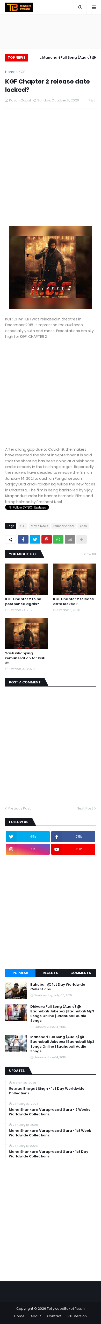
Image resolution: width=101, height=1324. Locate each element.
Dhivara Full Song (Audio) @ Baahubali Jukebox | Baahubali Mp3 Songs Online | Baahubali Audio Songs (62, 1013)
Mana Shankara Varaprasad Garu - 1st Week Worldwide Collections (50, 1133)
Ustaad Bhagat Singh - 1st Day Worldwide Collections (46, 1091)
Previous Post (19, 808)
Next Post (85, 808)
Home (10, 71)
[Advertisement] (50, 169)
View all (90, 554)
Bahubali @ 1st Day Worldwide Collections (57, 987)
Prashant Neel (63, 526)
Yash (83, 526)
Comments (80, 972)
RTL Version (77, 1316)
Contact (54, 1316)
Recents (50, 972)
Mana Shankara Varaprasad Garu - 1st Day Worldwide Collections (48, 1154)
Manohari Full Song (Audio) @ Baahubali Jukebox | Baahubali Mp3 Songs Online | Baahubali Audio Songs (64, 58)
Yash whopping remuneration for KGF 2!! (25, 658)
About (36, 1316)
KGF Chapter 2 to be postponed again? (23, 601)
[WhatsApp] (58, 539)
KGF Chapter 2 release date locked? (73, 601)
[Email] (70, 539)
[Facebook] (23, 539)
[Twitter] (35, 539)
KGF (22, 71)
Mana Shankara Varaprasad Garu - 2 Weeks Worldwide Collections (49, 1112)
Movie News (39, 526)
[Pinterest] (46, 539)
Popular (20, 972)
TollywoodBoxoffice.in (66, 1308)
